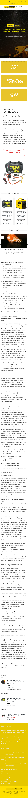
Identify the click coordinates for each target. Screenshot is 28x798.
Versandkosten (6, 223)
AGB (4, 791)
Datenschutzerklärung (12, 791)
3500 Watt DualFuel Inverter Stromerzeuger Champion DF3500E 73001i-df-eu (7, 214)
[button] (2, 7)
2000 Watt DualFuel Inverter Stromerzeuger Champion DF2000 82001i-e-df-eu (21, 214)
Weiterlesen (7, 220)
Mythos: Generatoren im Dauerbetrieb (14, 249)
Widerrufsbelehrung (18, 792)
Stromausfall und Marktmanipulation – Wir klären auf (15, 758)
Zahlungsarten (14, 793)
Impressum (22, 791)
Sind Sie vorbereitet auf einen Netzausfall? (15, 763)
